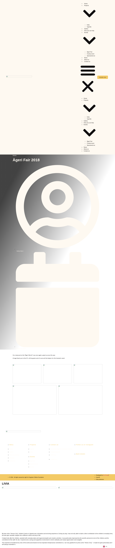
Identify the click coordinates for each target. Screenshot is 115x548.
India (88, 25)
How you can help (89, 30)
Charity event (90, 54)
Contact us (87, 61)
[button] (88, 78)
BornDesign (106, 475)
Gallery (86, 28)
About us (86, 59)
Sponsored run (91, 55)
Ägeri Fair (89, 52)
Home (86, 3)
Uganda (89, 26)
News (85, 57)
